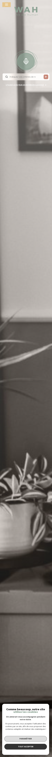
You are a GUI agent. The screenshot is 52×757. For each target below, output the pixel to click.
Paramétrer (25, 738)
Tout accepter (25, 746)
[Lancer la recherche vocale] (26, 60)
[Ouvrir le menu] (6, 4)
